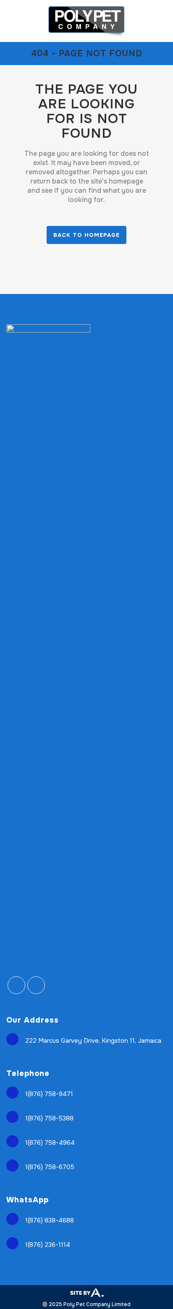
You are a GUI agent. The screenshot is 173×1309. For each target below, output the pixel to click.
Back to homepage (86, 235)
